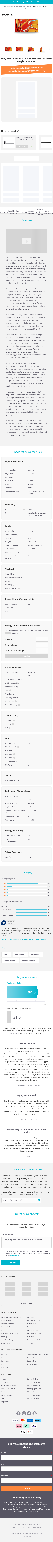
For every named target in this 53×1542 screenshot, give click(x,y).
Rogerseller (5, 1402)
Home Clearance (7, 1395)
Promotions (31, 1327)
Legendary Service (15, 1317)
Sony (29, 466)
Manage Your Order (34, 1320)
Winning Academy (33, 1385)
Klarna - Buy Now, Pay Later (10, 1333)
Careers (4, 1358)
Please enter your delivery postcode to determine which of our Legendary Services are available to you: (25, 1193)
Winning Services (33, 1398)
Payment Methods (7, 1324)
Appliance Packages (34, 1333)
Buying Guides (6, 1320)
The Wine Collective (34, 1382)
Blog (2, 1364)
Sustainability (31, 1361)
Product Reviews (6, 1327)
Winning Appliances (34, 1389)
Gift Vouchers (32, 1324)
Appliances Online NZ (8, 1385)
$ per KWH (9, 639)
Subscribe (26, 1488)
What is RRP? (5, 1343)
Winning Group (32, 1392)
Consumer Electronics (13, 6)
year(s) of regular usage (14, 650)
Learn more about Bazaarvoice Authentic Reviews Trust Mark (23, 939)
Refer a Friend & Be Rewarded (37, 1340)
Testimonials (5, 1367)
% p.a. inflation (11, 645)
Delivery (4, 1317)
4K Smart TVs (29, 6)
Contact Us (31, 1317)
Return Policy (43, 1354)
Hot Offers (31, 1337)
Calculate (26, 656)
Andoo (3, 1379)
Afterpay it (4, 1337)
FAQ (2, 1330)
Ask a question (7, 1234)
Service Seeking (32, 1379)
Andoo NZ (4, 1382)
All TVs (22, 6)
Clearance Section (33, 1330)
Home (4, 6)
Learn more (14, 1033)
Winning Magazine (33, 1395)
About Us (4, 1354)
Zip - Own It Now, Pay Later (10, 1340)
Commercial (5, 1361)
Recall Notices (32, 1364)
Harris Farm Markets (8, 1389)
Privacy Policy (32, 1358)
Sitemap (30, 1343)
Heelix (3, 1392)
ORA (2, 1398)
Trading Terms (32, 1354)
